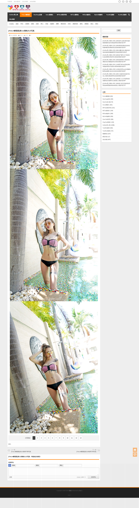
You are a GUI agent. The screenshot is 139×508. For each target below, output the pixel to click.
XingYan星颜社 (107, 122)
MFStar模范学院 (62, 14)
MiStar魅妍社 (87, 14)
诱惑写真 (75, 24)
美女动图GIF (17, 1)
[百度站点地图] (127, 1)
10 (67, 438)
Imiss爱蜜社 (49, 14)
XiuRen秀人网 (13, 14)
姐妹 (17, 24)
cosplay (11, 24)
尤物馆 (27, 24)
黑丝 (96, 24)
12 (76, 438)
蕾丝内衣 (63, 24)
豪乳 (81, 24)
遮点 (92, 24)
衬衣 (69, 24)
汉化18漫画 (25, 1)
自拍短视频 (33, 1)
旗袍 (32, 24)
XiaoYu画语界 (106, 119)
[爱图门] (19, 5)
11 (72, 438)
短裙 (37, 24)
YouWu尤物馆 (122, 14)
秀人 (42, 24)
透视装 (86, 24)
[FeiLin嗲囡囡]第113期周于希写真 (21, 451)
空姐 (46, 24)
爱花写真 (105, 136)
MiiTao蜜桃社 (75, 14)
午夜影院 (9, 1)
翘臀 (57, 24)
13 (81, 438)
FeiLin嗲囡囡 (26, 14)
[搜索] (129, 14)
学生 (22, 24)
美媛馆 (52, 24)
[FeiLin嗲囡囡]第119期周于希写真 (86, 451)
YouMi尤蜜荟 (110, 14)
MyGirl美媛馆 (98, 14)
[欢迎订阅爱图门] (130, 1)
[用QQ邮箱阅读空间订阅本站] (119, 1)
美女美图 (12, 19)
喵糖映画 (105, 133)
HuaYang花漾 (38, 14)
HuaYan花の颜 (107, 102)
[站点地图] (123, 1)
